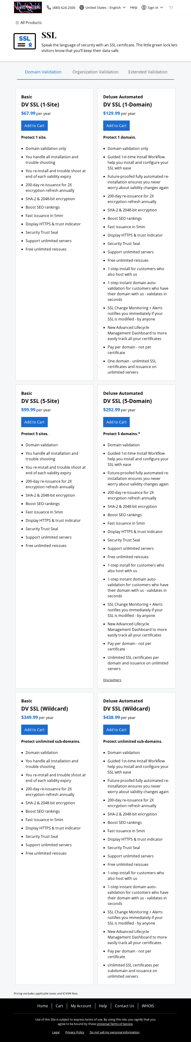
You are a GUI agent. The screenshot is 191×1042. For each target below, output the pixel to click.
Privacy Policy (74, 1032)
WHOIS (148, 1005)
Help (103, 1005)
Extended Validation (147, 72)
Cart (59, 1005)
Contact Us (124, 1005)
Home (42, 1005)
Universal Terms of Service (115, 1024)
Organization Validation (95, 72)
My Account (81, 1005)
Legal (55, 1032)
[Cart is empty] (171, 7)
